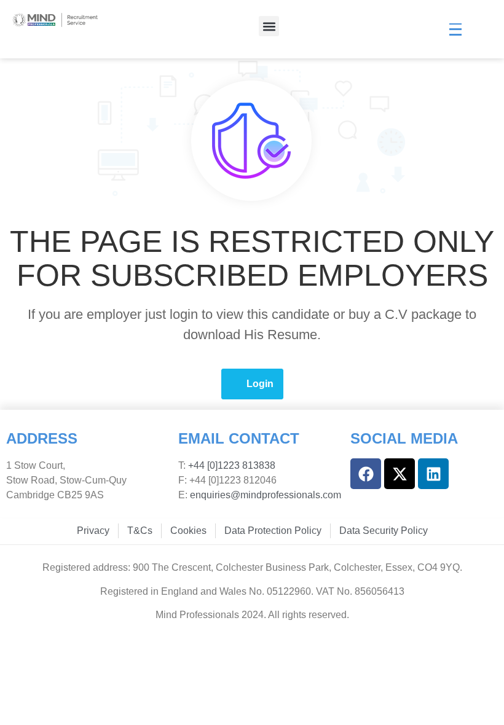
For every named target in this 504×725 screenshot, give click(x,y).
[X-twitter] (399, 473)
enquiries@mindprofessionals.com (265, 495)
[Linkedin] (433, 473)
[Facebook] (365, 473)
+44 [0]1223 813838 (230, 465)
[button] (269, 26)
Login (260, 383)
